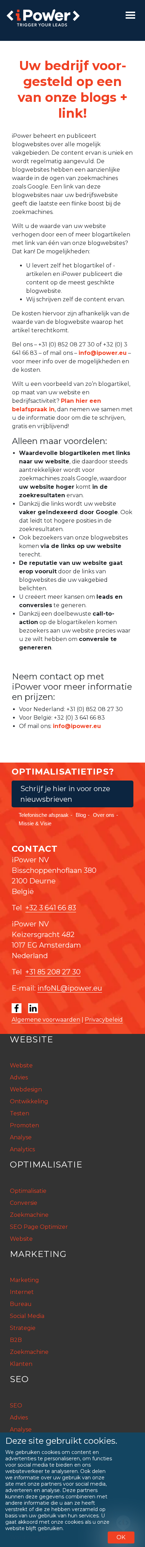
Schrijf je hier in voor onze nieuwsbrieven (65, 793)
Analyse (21, 1137)
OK (121, 1537)
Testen (19, 1113)
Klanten (21, 1364)
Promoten (24, 1125)
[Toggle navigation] (130, 15)
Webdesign (26, 1089)
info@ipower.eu (102, 353)
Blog (81, 815)
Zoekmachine (29, 1215)
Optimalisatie (28, 1191)
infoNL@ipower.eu (69, 988)
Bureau (21, 1304)
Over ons (103, 815)
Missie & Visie (35, 823)
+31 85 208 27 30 (53, 972)
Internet (22, 1292)
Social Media (27, 1316)
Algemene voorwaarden (46, 1019)
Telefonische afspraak (44, 815)
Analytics (22, 1149)
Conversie (23, 1203)
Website (21, 1065)
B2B (16, 1340)
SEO (16, 1405)
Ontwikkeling (29, 1101)
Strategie (23, 1328)
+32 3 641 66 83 (50, 908)
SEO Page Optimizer (39, 1227)
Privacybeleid (104, 1019)
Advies (19, 1077)
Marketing (24, 1280)
